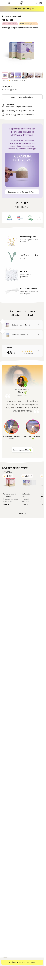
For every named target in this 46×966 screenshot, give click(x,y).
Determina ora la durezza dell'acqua (22, 192)
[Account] (36, 3)
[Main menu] (4, 3)
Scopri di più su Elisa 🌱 (22, 450)
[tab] (22, 324)
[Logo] (22, 3)
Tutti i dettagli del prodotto (22, 97)
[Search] (9, 3)
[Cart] (41, 3)
